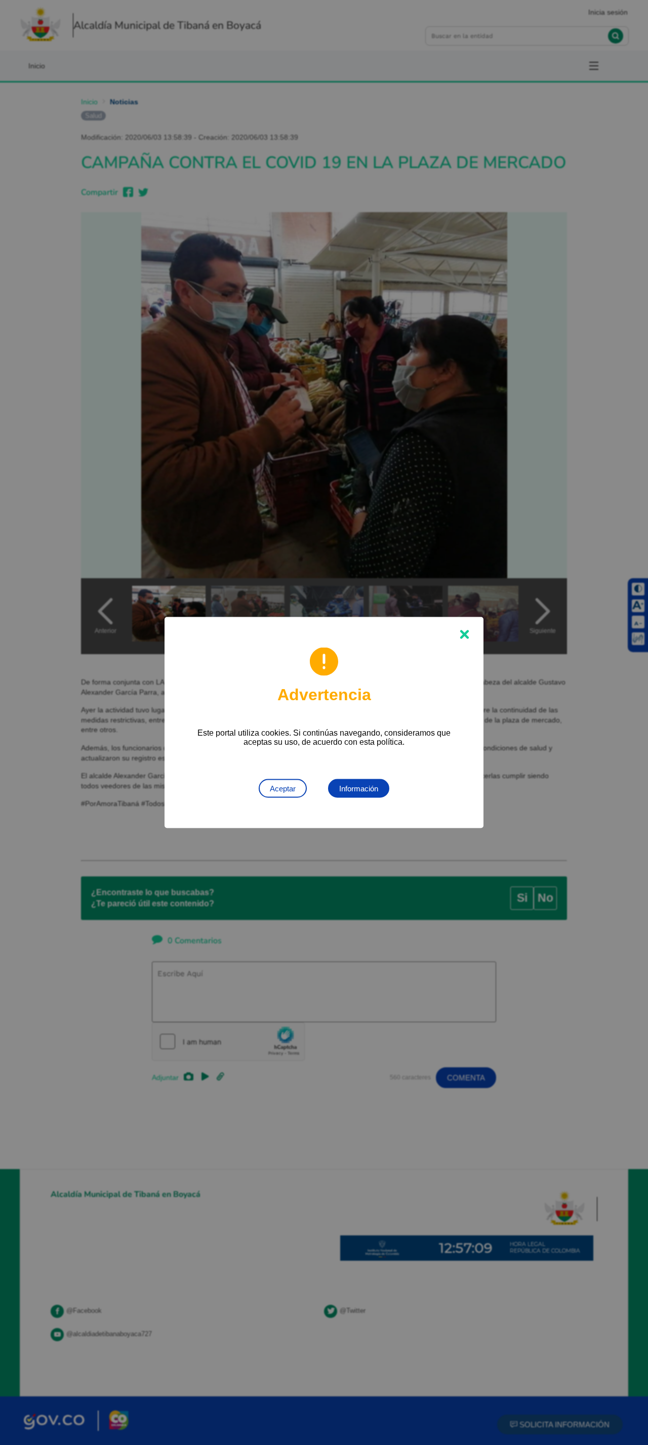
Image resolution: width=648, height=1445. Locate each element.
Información (358, 788)
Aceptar (283, 788)
